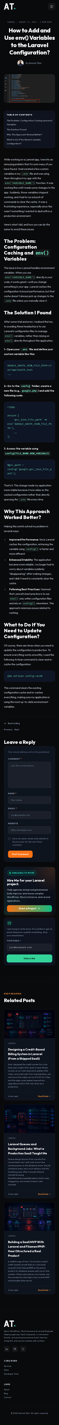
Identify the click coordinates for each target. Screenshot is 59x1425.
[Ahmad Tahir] (10, 6)
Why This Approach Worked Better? (24, 134)
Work (6, 1370)
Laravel (11, 22)
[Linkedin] (7, 1349)
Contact (7, 1397)
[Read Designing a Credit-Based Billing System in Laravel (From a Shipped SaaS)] (29, 1024)
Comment (15, 759)
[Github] (15, 1349)
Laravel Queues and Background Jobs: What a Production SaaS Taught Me (27, 1148)
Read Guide (43, 1096)
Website (13, 823)
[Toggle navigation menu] (51, 6)
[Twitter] (23, 1349)
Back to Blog (14, 723)
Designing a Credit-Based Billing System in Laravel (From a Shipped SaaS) (26, 1054)
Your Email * (14, 940)
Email (12, 808)
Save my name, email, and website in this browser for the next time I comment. (30, 841)
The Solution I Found (16, 129)
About (7, 1389)
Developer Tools (11, 1374)
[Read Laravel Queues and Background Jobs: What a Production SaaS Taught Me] (29, 1118)
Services (7, 1366)
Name (12, 793)
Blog (6, 1393)
